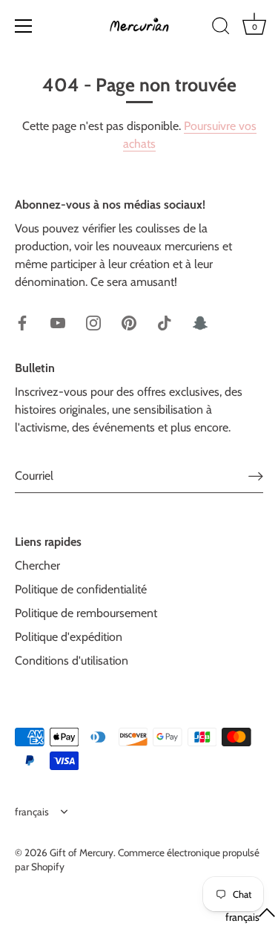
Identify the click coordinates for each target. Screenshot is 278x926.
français (32, 812)
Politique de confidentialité (81, 589)
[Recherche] (221, 28)
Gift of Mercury (81, 852)
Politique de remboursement (86, 613)
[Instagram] (93, 322)
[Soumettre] (255, 475)
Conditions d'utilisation (71, 660)
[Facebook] (22, 322)
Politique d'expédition (68, 637)
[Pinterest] (129, 322)
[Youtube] (57, 322)
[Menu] (23, 26)
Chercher (37, 565)
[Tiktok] (164, 322)
